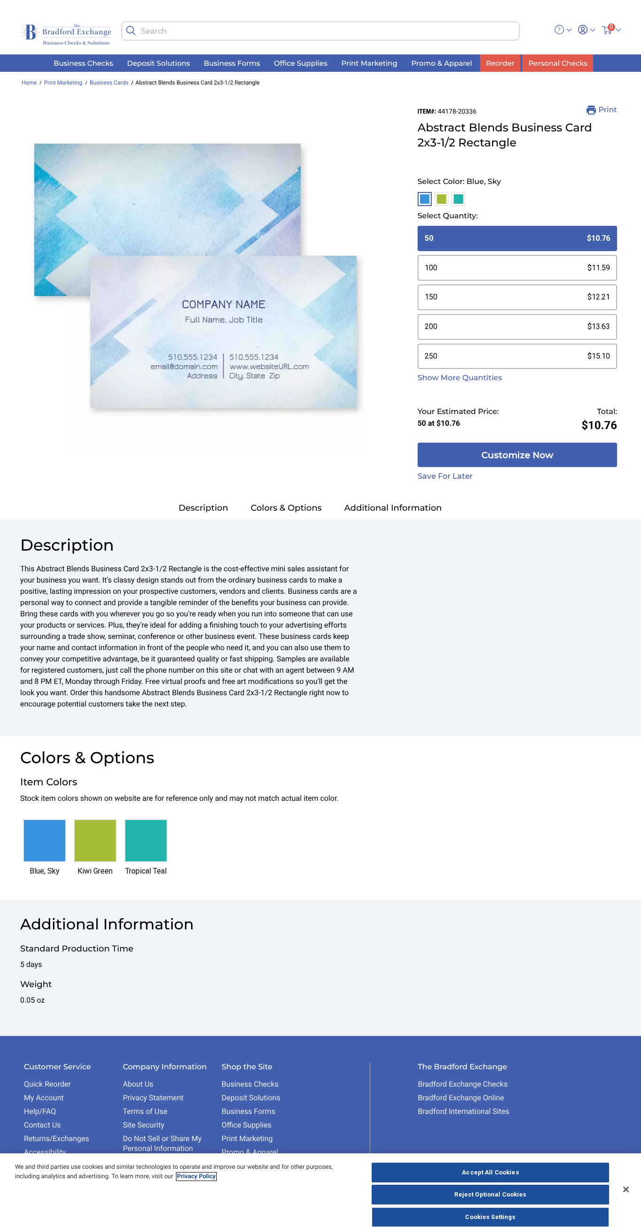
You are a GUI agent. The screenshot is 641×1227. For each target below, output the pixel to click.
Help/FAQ (40, 1111)
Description (203, 508)
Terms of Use (145, 1111)
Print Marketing (63, 82)
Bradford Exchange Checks (462, 1084)
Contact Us (42, 1124)
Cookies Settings (490, 1216)
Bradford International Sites (463, 1111)
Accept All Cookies (490, 1172)
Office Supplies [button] (301, 62)
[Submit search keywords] (131, 30)
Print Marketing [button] (369, 62)
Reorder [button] (500, 62)
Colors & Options (286, 508)
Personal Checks (557, 62)
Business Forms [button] (232, 62)
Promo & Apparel (249, 1152)
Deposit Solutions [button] (158, 62)
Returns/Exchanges (56, 1138)
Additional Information (393, 508)
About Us (138, 1084)
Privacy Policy (196, 1176)
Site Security (143, 1124)
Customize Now (517, 455)
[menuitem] (83, 63)
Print (607, 110)
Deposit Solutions (250, 1097)
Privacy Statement (153, 1097)
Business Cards (109, 82)
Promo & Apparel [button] (441, 62)
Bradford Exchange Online (461, 1097)
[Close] (626, 1189)
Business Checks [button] (83, 62)
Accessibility (45, 1152)
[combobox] (320, 31)
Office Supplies (246, 1124)
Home (29, 82)
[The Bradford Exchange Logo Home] (67, 33)
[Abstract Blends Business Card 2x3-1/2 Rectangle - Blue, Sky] (195, 277)
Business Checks (249, 1084)
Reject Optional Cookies (490, 1194)
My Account (44, 1097)
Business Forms (248, 1111)
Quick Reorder (47, 1084)
